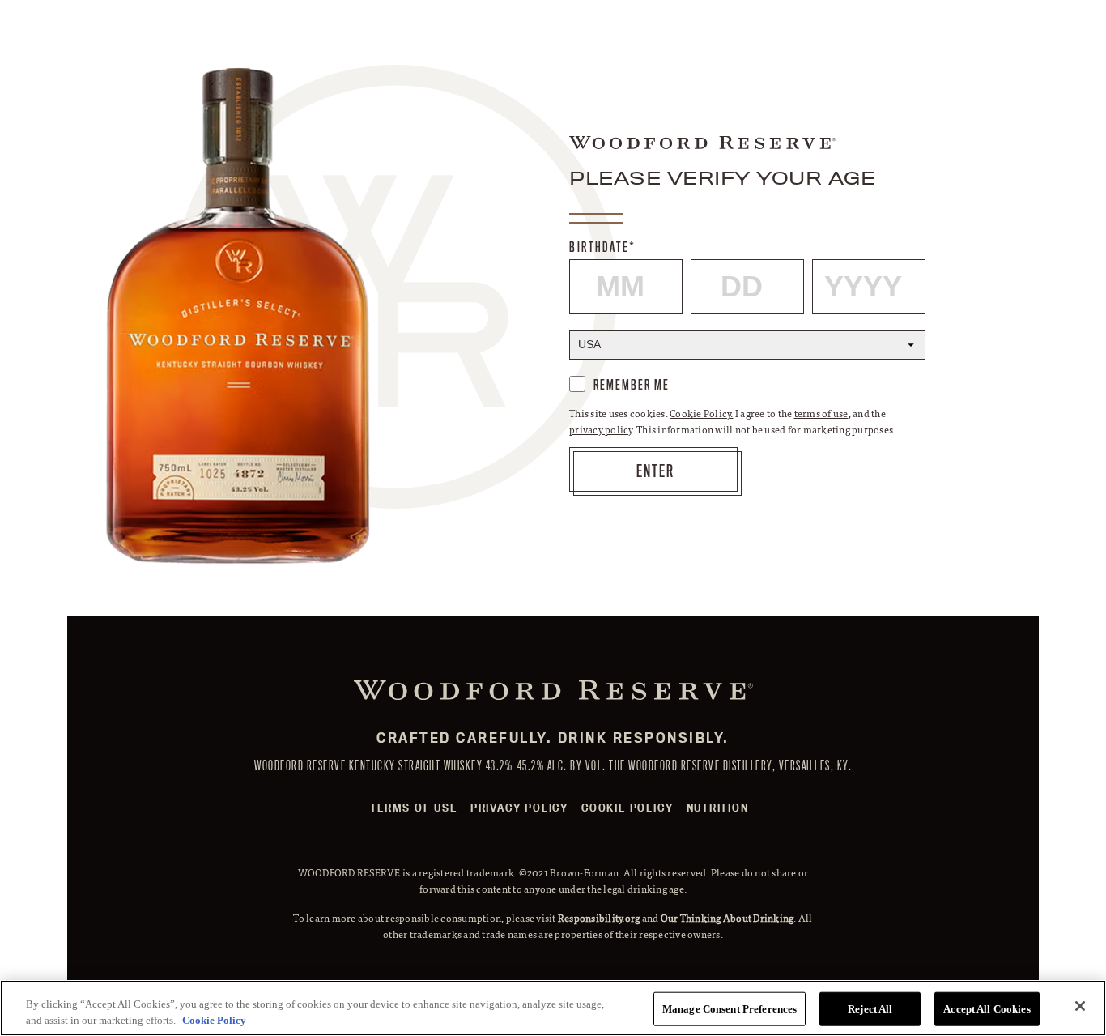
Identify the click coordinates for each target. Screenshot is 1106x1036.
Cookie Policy (627, 807)
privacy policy (600, 429)
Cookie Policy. (702, 413)
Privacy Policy (519, 807)
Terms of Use (413, 807)
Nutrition (718, 807)
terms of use (821, 413)
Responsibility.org (599, 918)
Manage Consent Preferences (729, 1009)
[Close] (1080, 1006)
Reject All (870, 1009)
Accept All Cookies (986, 1009)
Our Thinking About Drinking (727, 918)
